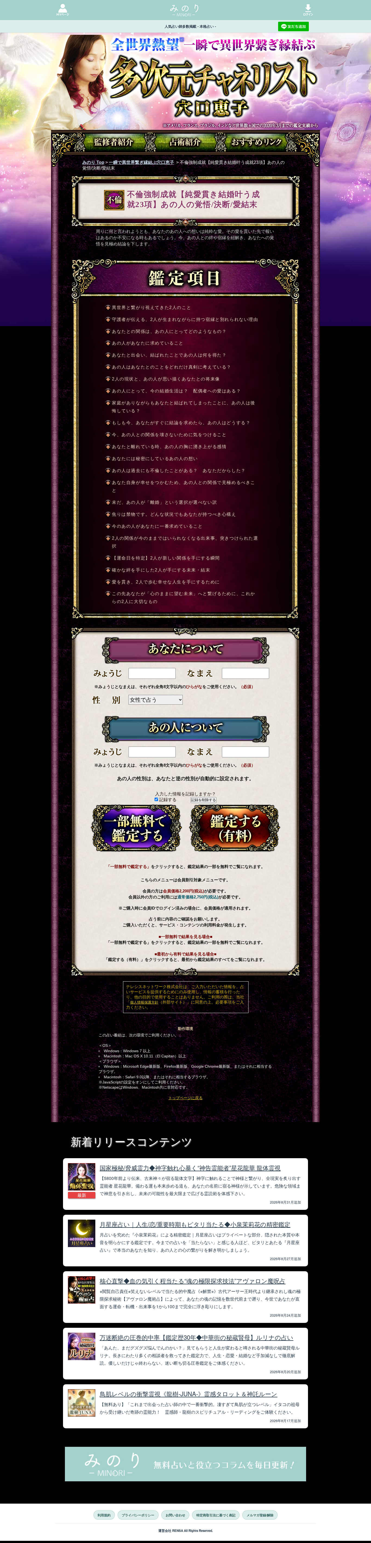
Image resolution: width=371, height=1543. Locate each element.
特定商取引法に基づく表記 (215, 1515)
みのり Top (93, 162)
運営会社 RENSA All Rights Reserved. (185, 1530)
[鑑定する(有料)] (234, 828)
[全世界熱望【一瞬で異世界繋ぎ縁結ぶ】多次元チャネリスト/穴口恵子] (185, 103)
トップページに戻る (185, 1098)
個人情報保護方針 (144, 1002)
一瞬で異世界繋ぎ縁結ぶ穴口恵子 (141, 162)
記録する (167, 799)
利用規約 (104, 1515)
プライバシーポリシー (138, 1515)
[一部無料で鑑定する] (136, 828)
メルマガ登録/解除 (260, 1515)
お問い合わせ (175, 1515)
